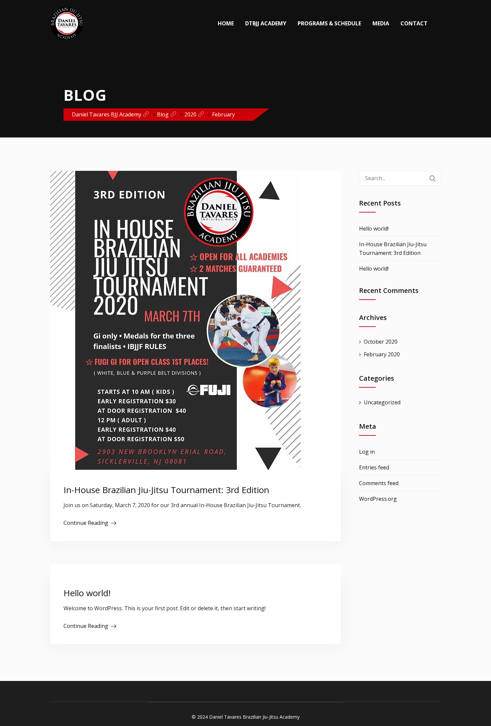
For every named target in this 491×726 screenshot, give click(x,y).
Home (226, 23)
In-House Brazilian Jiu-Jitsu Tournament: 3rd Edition (166, 490)
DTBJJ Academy (265, 23)
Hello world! (87, 593)
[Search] (432, 178)
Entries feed (374, 467)
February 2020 (382, 354)
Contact (414, 23)
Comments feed (378, 483)
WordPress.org (378, 498)
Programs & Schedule (329, 23)
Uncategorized (382, 402)
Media (380, 23)
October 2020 (380, 341)
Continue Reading (85, 522)
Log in (367, 451)
